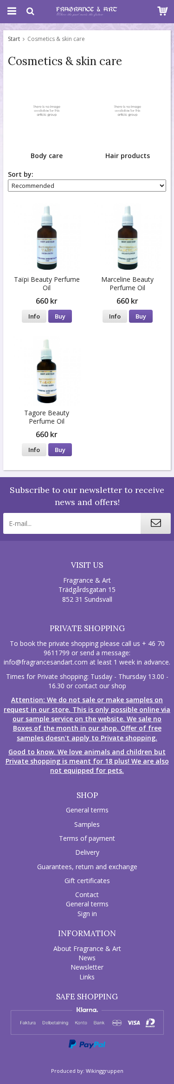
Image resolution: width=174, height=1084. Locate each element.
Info (34, 316)
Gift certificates (87, 880)
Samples (87, 824)
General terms (87, 809)
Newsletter (87, 967)
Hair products (127, 155)
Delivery (87, 852)
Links (87, 976)
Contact (87, 894)
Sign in (87, 913)
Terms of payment (87, 838)
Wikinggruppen (104, 1070)
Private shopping (87, 628)
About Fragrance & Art (87, 948)
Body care (47, 155)
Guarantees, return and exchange (87, 866)
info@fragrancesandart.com (46, 662)
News (87, 957)
